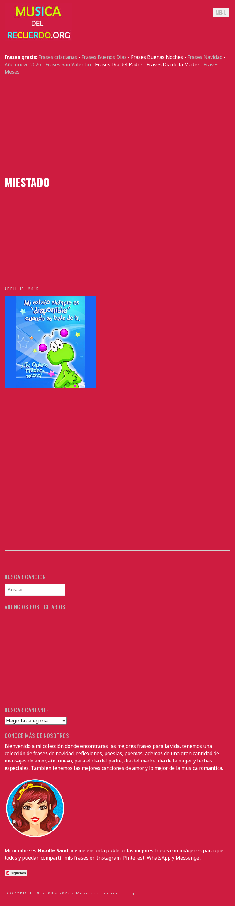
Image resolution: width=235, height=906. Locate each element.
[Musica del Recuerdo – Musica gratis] (38, 38)
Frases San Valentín (68, 64)
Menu (221, 12)
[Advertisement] (117, 125)
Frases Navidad (204, 57)
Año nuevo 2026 (23, 64)
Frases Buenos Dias (104, 57)
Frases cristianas (57, 57)
